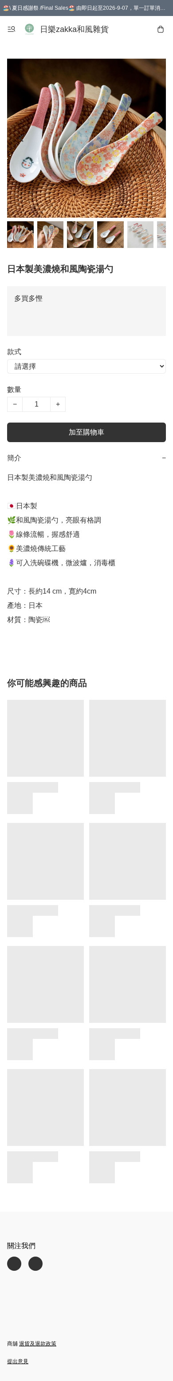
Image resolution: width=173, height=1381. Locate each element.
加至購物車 (86, 432)
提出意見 (17, 1361)
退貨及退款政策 (37, 1344)
